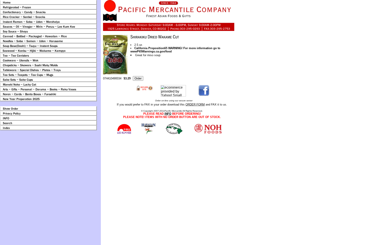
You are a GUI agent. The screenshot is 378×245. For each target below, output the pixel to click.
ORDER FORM (195, 104)
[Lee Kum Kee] (124, 133)
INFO (167, 113)
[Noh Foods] (148, 133)
